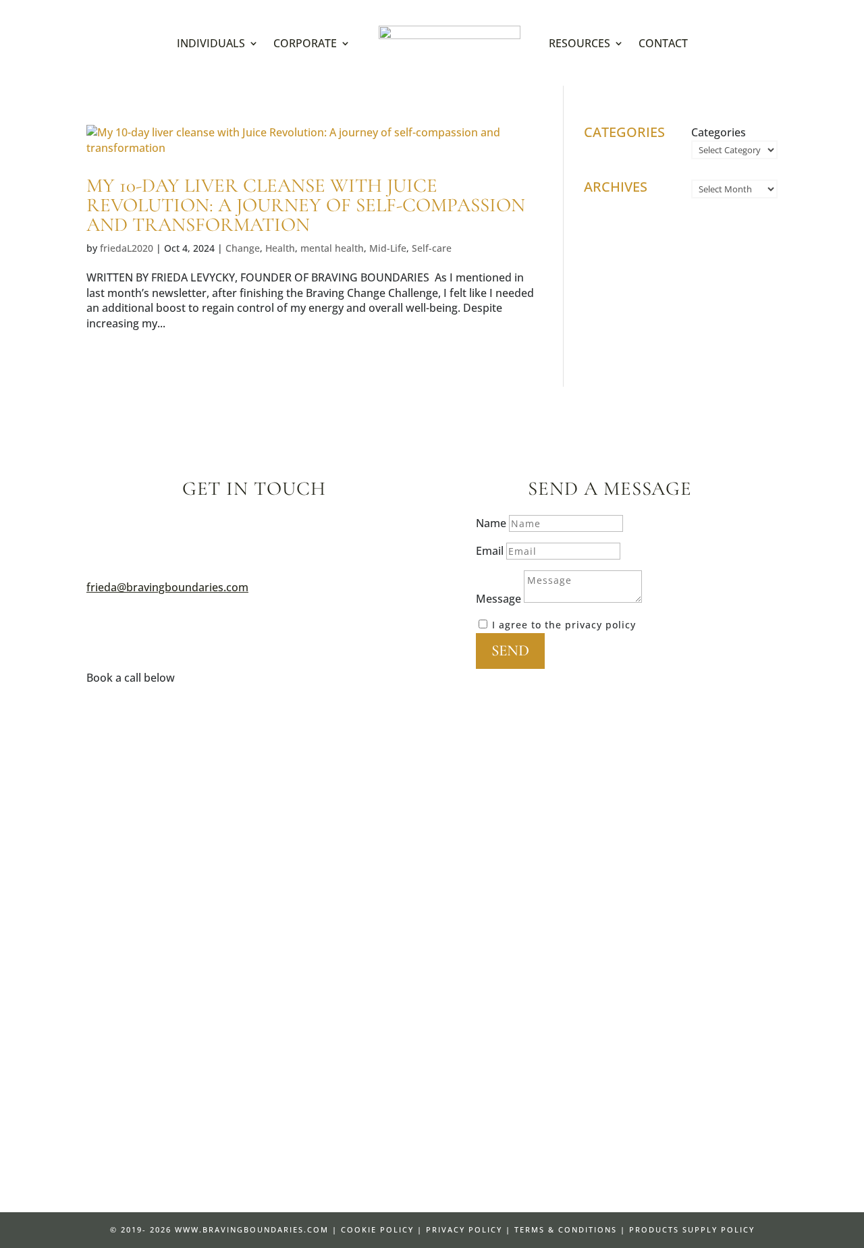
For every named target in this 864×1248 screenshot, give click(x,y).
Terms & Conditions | (570, 1229)
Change (242, 248)
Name (491, 523)
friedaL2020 (126, 248)
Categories (718, 132)
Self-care (432, 248)
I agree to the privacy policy (564, 624)
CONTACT (663, 43)
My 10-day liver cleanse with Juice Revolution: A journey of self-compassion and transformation (305, 204)
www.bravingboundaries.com (252, 1229)
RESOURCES (579, 43)
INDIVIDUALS (211, 43)
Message (498, 598)
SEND (510, 650)
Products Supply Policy (692, 1229)
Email (490, 550)
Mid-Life (387, 248)
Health (280, 248)
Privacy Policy (464, 1229)
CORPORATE (305, 43)
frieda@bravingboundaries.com (167, 587)
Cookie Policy (377, 1229)
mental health (332, 248)
